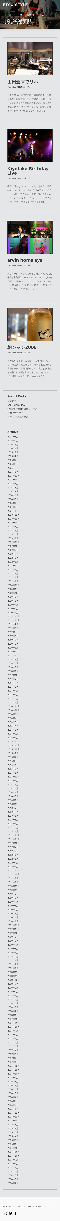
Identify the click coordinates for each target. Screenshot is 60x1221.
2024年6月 (12, 495)
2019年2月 (12, 643)
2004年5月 (12, 1175)
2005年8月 (12, 1124)
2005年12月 (13, 1112)
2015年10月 (13, 749)
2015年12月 (13, 741)
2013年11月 (13, 804)
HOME (8, 15)
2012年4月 (12, 862)
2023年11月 (13, 518)
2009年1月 (12, 968)
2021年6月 (12, 569)
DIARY (43, 15)
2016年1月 (12, 737)
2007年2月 (12, 1058)
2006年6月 (12, 1089)
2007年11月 (13, 1023)
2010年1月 (12, 921)
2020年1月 (12, 612)
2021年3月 (12, 573)
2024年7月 (12, 491)
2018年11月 (13, 655)
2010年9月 (12, 894)
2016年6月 (12, 722)
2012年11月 (13, 839)
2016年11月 (13, 706)
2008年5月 (12, 999)
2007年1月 (12, 1062)
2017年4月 (12, 690)
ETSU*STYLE (15, 4)
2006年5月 (12, 1093)
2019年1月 (12, 647)
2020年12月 (13, 585)
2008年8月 (12, 987)
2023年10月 (13, 522)
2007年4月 (12, 1050)
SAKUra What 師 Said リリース (22, 408)
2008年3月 (12, 1007)
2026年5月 (12, 436)
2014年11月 (13, 776)
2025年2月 (12, 468)
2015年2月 (12, 768)
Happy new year (15, 412)
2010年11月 (13, 890)
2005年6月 (12, 1132)
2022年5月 (12, 554)
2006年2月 (12, 1105)
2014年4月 (12, 792)
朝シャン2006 (22, 347)
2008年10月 (13, 980)
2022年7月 (12, 550)
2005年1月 (12, 1144)
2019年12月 (13, 616)
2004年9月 (12, 1159)
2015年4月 (12, 765)
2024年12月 (13, 475)
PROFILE (30, 15)
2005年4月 (12, 1136)
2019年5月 (12, 632)
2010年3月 (12, 913)
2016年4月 (12, 725)
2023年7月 (12, 530)
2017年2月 (12, 698)
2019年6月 (12, 628)
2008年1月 (12, 1015)
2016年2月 (12, 733)
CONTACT (22, 22)
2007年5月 (12, 1046)
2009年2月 (12, 964)
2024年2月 (12, 507)
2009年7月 (12, 944)
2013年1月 (12, 831)
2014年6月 (12, 788)
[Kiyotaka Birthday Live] (30, 145)
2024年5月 (12, 499)
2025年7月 (12, 456)
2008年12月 (13, 972)
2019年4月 (12, 636)
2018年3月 (12, 667)
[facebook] (15, 1212)
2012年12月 (13, 835)
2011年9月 (12, 878)
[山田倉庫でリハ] (30, 58)
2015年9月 (12, 753)
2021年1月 (12, 581)
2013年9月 (12, 808)
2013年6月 (12, 815)
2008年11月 (13, 976)
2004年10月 (13, 1155)
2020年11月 (13, 589)
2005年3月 (12, 1140)
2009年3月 (12, 960)
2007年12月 (13, 1019)
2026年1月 (12, 448)
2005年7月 (12, 1128)
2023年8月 (12, 526)
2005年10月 (13, 1120)
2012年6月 (12, 854)
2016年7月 (12, 718)
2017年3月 (12, 694)
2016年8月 (12, 714)
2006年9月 (12, 1077)
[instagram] (5, 1212)
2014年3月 (12, 796)
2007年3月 (12, 1054)
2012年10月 (13, 843)
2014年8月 (12, 780)
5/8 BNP (11, 401)
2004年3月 (12, 1179)
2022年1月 (12, 561)
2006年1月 (12, 1109)
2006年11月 (13, 1069)
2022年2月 (12, 557)
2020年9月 (12, 597)
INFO (19, 15)
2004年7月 (12, 1167)
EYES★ (9, 22)
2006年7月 (12, 1085)
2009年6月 (12, 948)
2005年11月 (13, 1116)
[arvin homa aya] (30, 237)
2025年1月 (12, 471)
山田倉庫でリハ (22, 81)
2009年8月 (12, 940)
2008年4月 (12, 1003)
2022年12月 (13, 542)
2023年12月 (13, 514)
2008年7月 (12, 991)
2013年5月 (12, 819)
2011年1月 (12, 882)
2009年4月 (12, 956)
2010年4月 (12, 909)
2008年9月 (12, 983)
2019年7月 (12, 624)
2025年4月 (12, 460)
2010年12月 (13, 886)
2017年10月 (13, 675)
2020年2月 (12, 608)
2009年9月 (12, 937)
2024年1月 (12, 511)
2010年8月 (12, 897)
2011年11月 (13, 870)
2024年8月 (12, 487)
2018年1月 (12, 671)
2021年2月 (12, 577)
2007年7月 (12, 1038)
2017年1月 (12, 702)
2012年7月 (12, 851)
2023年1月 (12, 538)
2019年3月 (12, 640)
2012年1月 (12, 866)
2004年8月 (12, 1163)
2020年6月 (12, 600)
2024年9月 (12, 483)
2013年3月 (12, 823)
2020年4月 (12, 604)
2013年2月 (12, 827)
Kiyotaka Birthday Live (27, 171)
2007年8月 (12, 1034)
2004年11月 (13, 1152)
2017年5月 (12, 686)
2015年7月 (12, 757)
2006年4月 (12, 1097)
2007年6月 (12, 1042)
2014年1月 (12, 800)
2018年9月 (12, 659)
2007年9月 (12, 1030)
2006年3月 (12, 1101)
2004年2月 (12, 1183)
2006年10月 (13, 1073)
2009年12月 (13, 925)
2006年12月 (13, 1066)
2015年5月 (12, 761)
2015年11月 (13, 745)
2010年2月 (12, 917)
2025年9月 (12, 452)
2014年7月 (12, 784)
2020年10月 (13, 593)
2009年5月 (12, 952)
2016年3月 (12, 729)
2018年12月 (13, 651)
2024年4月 (12, 503)
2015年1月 (12, 772)
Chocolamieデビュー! (17, 404)
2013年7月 (12, 811)
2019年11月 (13, 620)
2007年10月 (13, 1026)
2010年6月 (12, 905)
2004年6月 (12, 1171)
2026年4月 (12, 440)
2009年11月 (13, 929)
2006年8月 (12, 1081)
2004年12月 (13, 1148)
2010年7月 (12, 901)
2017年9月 (12, 679)
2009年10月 (13, 933)
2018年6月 (12, 663)
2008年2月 (12, 1011)
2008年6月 (12, 995)
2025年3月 (12, 464)
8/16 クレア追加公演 (17, 416)
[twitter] (10, 1212)
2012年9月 (12, 847)
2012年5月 (12, 858)
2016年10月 (13, 710)
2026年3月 (12, 444)
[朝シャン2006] (30, 324)
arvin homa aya (24, 260)
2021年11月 (13, 565)
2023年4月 (12, 534)
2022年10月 (13, 546)
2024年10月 (13, 479)
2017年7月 (12, 683)
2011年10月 (13, 874)
